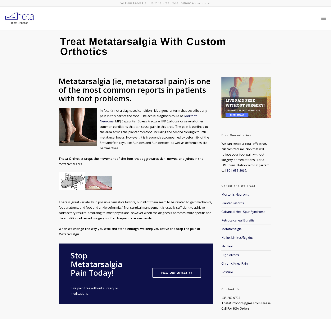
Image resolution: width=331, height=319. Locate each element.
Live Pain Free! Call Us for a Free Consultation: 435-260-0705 (165, 3)
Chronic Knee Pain (234, 263)
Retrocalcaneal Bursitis (237, 220)
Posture (227, 272)
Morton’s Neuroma (235, 194)
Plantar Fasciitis (232, 203)
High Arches (230, 255)
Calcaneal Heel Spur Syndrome (243, 212)
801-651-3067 (236, 170)
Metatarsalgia (231, 229)
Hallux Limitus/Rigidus (237, 237)
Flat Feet (227, 246)
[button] (323, 18)
